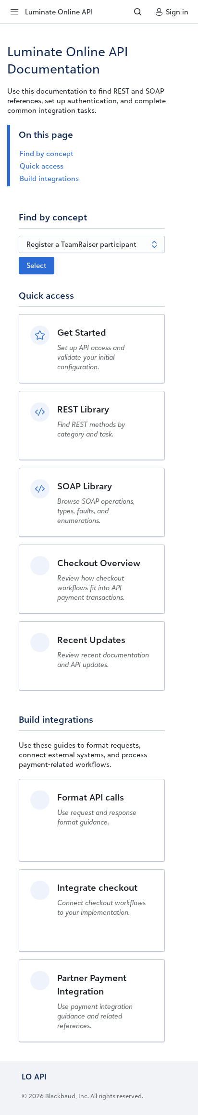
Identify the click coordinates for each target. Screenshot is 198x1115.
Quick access (41, 165)
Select (36, 265)
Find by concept (47, 153)
